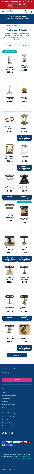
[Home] (3, 26)
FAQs (4, 392)
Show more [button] (17, 39)
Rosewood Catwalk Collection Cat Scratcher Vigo (24, 338)
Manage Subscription (9, 395)
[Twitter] (3, 433)
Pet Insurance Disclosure (10, 426)
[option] (17, 17)
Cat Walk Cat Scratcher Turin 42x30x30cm (10, 278)
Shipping (5, 401)
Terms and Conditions (9, 417)
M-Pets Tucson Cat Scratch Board (24, 187)
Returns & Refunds (8, 404)
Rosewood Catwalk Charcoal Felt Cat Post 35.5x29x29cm (10, 248)
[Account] (25, 11)
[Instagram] (9, 433)
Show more (17, 355)
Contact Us (6, 398)
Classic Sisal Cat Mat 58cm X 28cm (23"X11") (9, 128)
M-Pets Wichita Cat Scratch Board (9, 187)
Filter (10, 46)
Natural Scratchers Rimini (10, 338)
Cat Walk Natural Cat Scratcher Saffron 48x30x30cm (9, 157)
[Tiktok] (12, 433)
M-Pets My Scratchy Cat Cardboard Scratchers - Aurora (9, 217)
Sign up (17, 380)
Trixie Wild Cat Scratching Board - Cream (24, 157)
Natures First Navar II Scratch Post (10, 308)
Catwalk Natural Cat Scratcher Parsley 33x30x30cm (24, 98)
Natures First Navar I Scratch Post (24, 248)
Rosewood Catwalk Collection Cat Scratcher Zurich (24, 128)
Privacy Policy (7, 423)
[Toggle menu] (2, 11)
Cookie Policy (6, 420)
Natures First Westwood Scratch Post (24, 308)
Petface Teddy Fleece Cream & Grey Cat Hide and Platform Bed (24, 66)
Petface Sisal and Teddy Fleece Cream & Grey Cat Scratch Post (10, 98)
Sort (24, 46)
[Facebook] (6, 433)
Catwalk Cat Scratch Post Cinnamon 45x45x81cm (24, 219)
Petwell (14, 469)
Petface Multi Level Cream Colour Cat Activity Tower (10, 68)
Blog (3, 407)
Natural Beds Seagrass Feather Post (24, 278)
